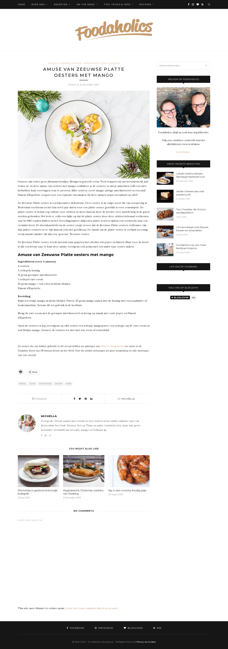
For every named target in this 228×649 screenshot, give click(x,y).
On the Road (86, 4)
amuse (22, 384)
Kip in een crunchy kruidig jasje (127, 490)
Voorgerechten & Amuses (101, 63)
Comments (39, 398)
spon (68, 384)
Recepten (61, 4)
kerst (33, 384)
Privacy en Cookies (146, 641)
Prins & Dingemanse (112, 346)
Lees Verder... (183, 152)
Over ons (38, 4)
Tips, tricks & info (117, 4)
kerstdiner (45, 384)
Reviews (145, 4)
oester (58, 384)
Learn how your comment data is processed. (91, 608)
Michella (128, 398)
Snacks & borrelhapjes (65, 63)
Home (21, 4)
